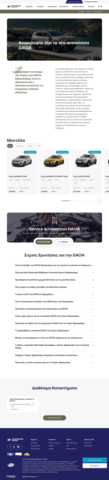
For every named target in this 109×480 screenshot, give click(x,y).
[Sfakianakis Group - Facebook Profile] (10, 447)
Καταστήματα (98, 11)
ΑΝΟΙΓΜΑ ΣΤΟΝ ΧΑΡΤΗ (54, 418)
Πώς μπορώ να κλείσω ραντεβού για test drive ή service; (41, 287)
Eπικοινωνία (87, 443)
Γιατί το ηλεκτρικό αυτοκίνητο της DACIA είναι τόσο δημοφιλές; (44, 301)
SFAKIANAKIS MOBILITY (91, 1)
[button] (99, 200)
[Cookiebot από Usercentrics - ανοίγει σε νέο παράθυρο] (11, 476)
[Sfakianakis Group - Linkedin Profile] (14, 447)
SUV (38, 146)
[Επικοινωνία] (101, 6)
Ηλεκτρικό (19, 146)
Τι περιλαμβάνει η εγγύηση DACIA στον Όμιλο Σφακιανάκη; (42, 330)
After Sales (91, 6)
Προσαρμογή (94, 465)
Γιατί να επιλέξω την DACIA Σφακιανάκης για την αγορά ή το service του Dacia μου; (53, 265)
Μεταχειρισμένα (52, 6)
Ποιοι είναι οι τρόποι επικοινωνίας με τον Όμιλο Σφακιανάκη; (42, 362)
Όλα (10, 146)
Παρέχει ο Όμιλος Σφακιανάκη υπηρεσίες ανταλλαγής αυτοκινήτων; (46, 355)
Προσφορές (40, 6)
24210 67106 (14, 409)
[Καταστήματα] (98, 6)
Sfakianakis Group (71, 443)
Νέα (67, 445)
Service (89, 11)
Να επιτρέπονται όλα (95, 460)
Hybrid (30, 146)
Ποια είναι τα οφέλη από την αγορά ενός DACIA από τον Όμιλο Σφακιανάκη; (50, 323)
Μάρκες (29, 37)
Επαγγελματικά (63, 6)
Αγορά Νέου (29, 6)
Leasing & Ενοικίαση (78, 6)
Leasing (51, 448)
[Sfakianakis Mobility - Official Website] (15, 6)
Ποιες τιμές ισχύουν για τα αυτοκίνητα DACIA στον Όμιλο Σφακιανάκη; (47, 316)
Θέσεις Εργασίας (71, 448)
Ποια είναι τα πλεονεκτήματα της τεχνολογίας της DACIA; (41, 309)
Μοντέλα (81, 11)
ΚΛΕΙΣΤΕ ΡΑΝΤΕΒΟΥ (44, 242)
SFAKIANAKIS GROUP (74, 1)
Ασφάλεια (51, 445)
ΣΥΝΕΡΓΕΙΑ (64, 242)
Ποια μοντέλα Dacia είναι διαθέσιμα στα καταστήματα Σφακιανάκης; (46, 272)
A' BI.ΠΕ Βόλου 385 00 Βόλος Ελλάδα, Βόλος (20, 405)
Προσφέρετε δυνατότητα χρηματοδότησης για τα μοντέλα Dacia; (45, 280)
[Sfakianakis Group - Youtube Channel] (18, 447)
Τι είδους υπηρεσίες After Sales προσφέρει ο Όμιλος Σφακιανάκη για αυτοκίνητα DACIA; (52, 346)
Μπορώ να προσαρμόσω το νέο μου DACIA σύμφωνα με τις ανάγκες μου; (49, 338)
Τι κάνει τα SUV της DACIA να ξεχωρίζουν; (34, 294)
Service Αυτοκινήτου (55, 443)
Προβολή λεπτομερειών (29, 476)
